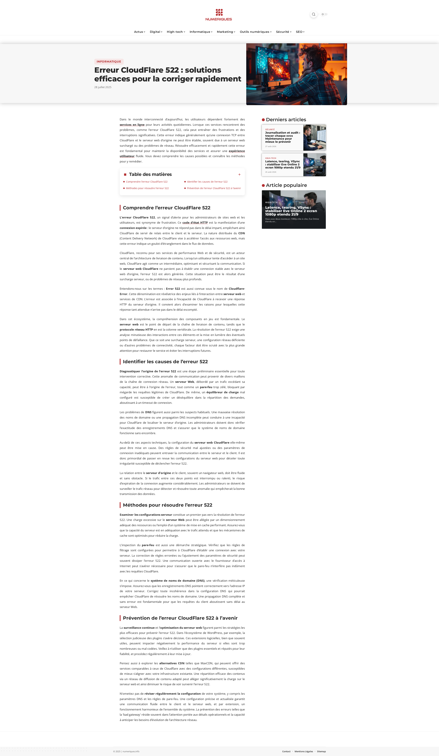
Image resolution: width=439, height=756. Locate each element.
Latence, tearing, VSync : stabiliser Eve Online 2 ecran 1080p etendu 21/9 (282, 164)
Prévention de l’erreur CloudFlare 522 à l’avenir (214, 188)
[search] (313, 14)
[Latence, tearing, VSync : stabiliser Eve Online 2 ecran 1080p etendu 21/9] (314, 164)
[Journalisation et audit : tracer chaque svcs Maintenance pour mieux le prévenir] (314, 138)
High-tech (270, 158)
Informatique (109, 61)
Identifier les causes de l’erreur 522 (207, 181)
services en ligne (132, 125)
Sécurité (270, 129)
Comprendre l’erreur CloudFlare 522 (147, 181)
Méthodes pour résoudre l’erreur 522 (147, 188)
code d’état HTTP (195, 222)
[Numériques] (219, 14)
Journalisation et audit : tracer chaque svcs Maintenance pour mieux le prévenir (282, 137)
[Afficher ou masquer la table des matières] (206, 174)
